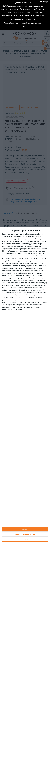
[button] (43, 1)
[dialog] (25, 492)
